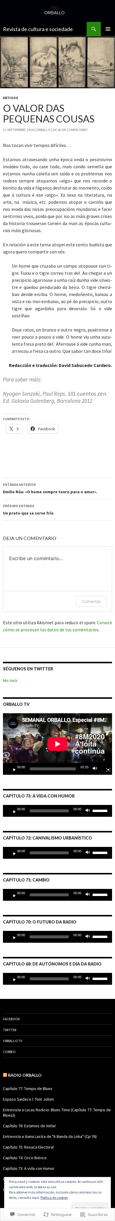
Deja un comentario (70, 129)
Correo (9, 1051)
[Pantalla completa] (105, 769)
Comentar (91, 601)
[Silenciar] (96, 769)
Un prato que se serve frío (28, 510)
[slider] (101, 810)
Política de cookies (54, 1197)
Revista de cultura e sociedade (38, 29)
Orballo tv (12, 1041)
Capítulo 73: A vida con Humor (29, 1168)
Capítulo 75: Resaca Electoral (28, 1147)
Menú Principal (108, 29)
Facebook (11, 1019)
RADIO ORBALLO (25, 1075)
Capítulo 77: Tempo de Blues (27, 1088)
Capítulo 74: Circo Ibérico (25, 1157)
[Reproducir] (12, 769)
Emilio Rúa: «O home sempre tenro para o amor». (50, 488)
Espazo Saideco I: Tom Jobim (28, 1099)
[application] (57, 744)
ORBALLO (43, 129)
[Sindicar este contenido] (5, 1075)
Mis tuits (10, 680)
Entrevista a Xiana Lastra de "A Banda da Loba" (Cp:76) (50, 1136)
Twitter (9, 1030)
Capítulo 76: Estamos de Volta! (29, 1125)
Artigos (10, 98)
